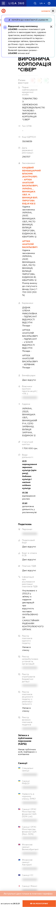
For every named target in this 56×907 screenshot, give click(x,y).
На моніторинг (40, 904)
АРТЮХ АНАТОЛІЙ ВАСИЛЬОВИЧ (29, 244)
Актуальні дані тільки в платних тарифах (28, 893)
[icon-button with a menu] (53, 11)
